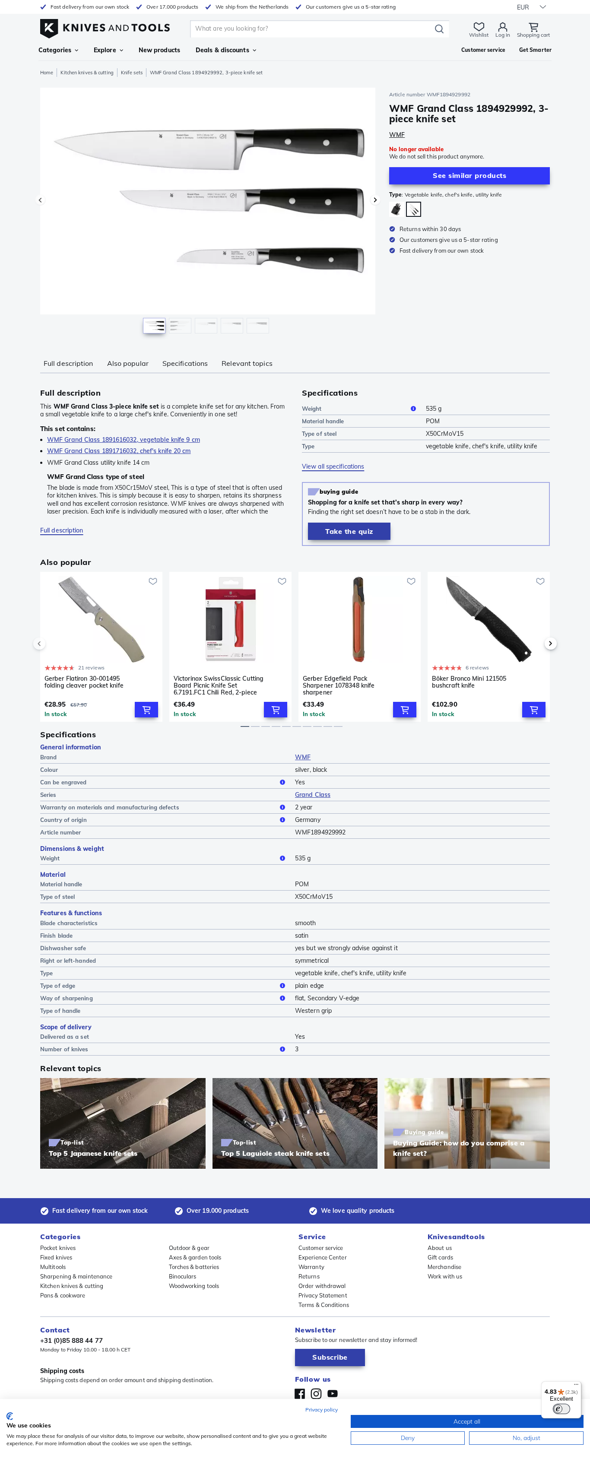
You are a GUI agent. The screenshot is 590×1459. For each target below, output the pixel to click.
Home (46, 73)
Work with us (445, 1276)
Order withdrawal (322, 1285)
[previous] (54, 643)
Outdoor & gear (189, 1247)
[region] (207, 212)
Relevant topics (247, 363)
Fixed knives (56, 1257)
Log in (502, 35)
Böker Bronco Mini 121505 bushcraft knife (469, 682)
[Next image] (375, 200)
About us (440, 1247)
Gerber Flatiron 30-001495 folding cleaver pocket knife (84, 682)
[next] (536, 643)
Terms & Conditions (323, 1304)
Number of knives (64, 1049)
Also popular (128, 363)
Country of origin (63, 819)
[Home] (105, 26)
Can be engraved (63, 782)
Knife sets (132, 73)
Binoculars (183, 1276)
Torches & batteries (194, 1266)
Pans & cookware (63, 1295)
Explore (105, 50)
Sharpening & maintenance (76, 1276)
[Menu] (576, 1386)
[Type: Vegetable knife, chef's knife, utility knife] (413, 209)
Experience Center (322, 1257)
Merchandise (444, 1266)
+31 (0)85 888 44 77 (71, 1340)
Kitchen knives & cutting (86, 73)
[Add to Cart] (146, 709)
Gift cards (440, 1257)
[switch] (561, 1409)
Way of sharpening (66, 998)
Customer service (320, 1247)
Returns (309, 1276)
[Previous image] (40, 200)
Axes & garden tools (195, 1257)
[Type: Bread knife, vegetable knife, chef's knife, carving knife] (396, 209)
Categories (54, 50)
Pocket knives (58, 1247)
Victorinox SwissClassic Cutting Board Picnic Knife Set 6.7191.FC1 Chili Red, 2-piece (218, 685)
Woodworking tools (194, 1285)
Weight (312, 408)
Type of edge (57, 985)
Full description (68, 363)
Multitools (53, 1266)
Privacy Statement (322, 1295)
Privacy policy (321, 1409)
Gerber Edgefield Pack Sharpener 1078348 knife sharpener (338, 685)
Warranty (311, 1266)
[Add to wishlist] (152, 581)
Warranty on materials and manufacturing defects (109, 807)
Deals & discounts (222, 50)
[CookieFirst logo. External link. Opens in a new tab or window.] (9, 1416)
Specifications (185, 363)
